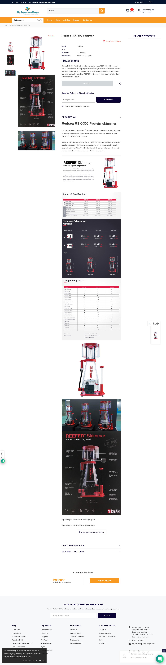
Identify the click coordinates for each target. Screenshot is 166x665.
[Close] (164, 651)
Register (151, 9)
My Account (146, 12)
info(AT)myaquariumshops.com (43, 2)
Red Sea (80, 46)
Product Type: (66, 56)
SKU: (63, 49)
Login (144, 9)
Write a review (104, 581)
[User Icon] (139, 10)
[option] (36, 53)
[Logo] (28, 11)
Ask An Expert (99, 532)
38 (66, 106)
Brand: (64, 46)
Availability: (65, 52)
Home (7, 25)
